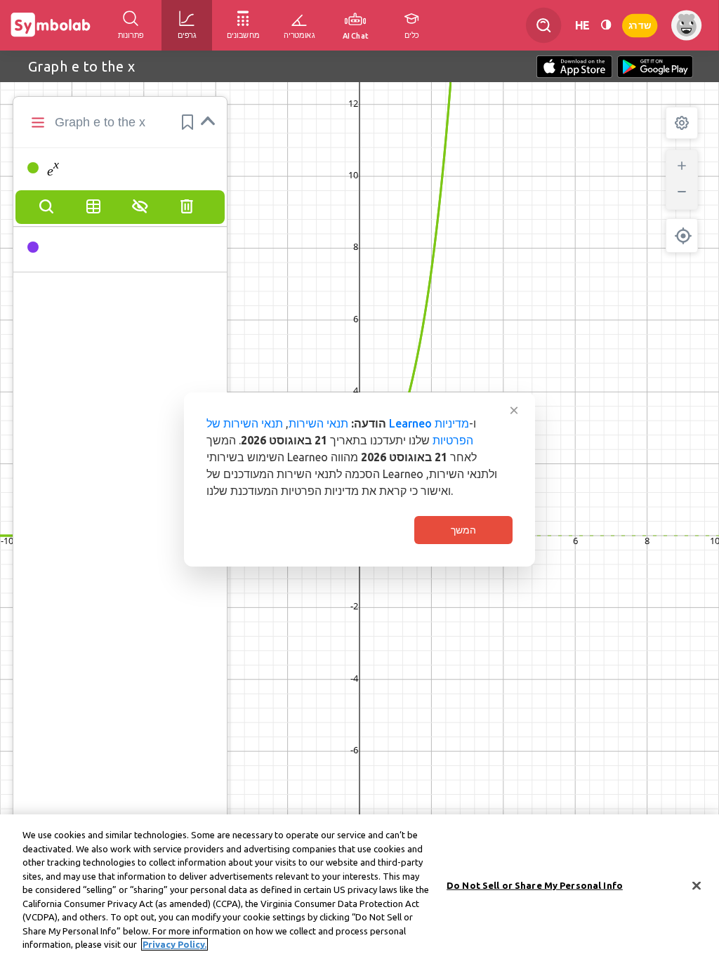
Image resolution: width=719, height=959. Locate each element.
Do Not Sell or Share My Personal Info (535, 885)
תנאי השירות (318, 423)
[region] (359, 886)
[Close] (696, 886)
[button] (187, 122)
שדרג (639, 25)
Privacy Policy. (174, 944)
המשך (463, 530)
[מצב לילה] (606, 25)
